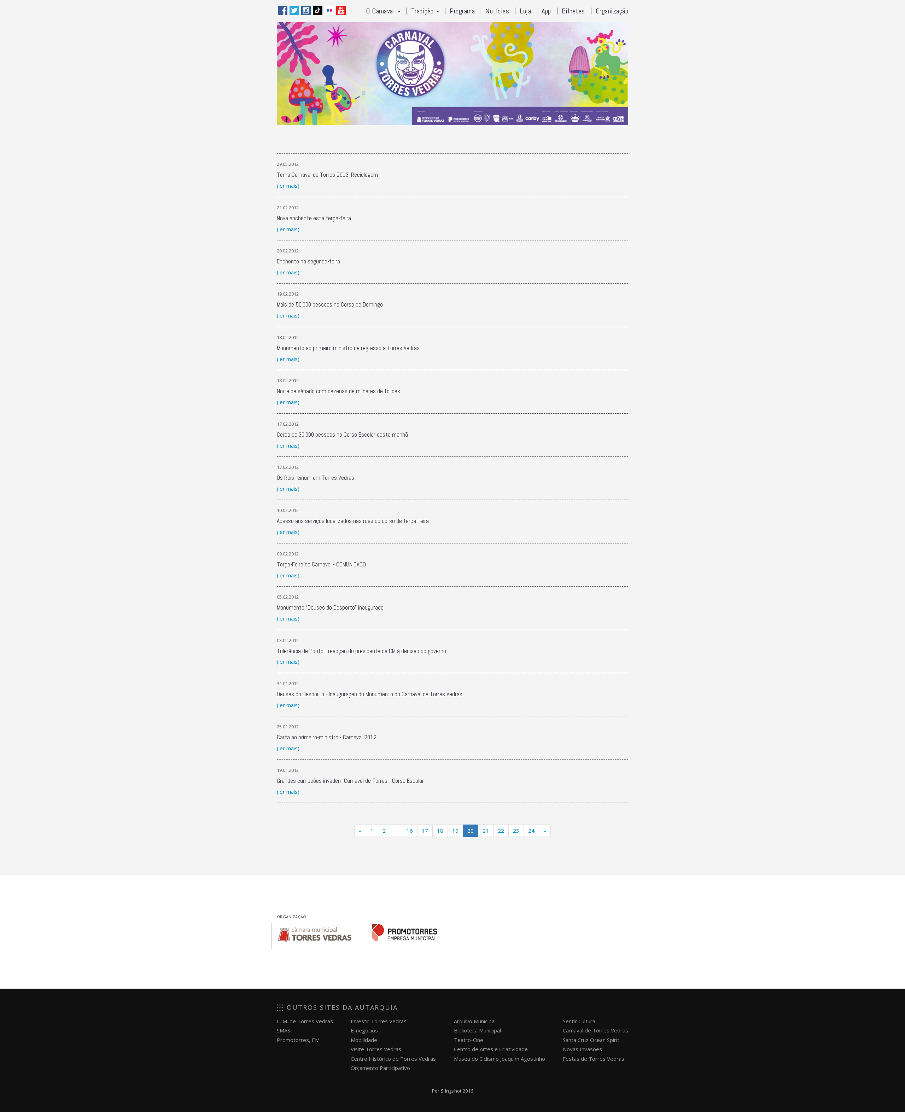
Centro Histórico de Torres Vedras (393, 1058)
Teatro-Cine (468, 1039)
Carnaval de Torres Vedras (595, 1030)
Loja (525, 11)
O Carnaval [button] (381, 11)
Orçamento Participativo (380, 1067)
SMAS (283, 1030)
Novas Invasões (582, 1049)
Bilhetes (573, 11)
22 (501, 830)
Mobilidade (364, 1039)
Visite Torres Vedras (376, 1049)
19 (455, 830)
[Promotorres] (404, 932)
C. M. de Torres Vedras (305, 1021)
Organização (612, 11)
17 (425, 830)
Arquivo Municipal (475, 1021)
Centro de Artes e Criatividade (491, 1049)
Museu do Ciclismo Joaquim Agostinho (499, 1058)
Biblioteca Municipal (477, 1030)
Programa (462, 11)
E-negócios (364, 1030)
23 (516, 830)
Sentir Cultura (579, 1021)
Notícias (497, 11)
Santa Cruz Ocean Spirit (591, 1039)
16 (410, 830)
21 (486, 830)
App (546, 11)
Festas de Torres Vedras (593, 1058)
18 (440, 830)
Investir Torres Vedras (379, 1021)
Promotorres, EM (298, 1039)
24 (531, 830)
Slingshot (451, 1091)
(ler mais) (288, 185)
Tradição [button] (423, 11)
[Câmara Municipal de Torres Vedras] (314, 932)
